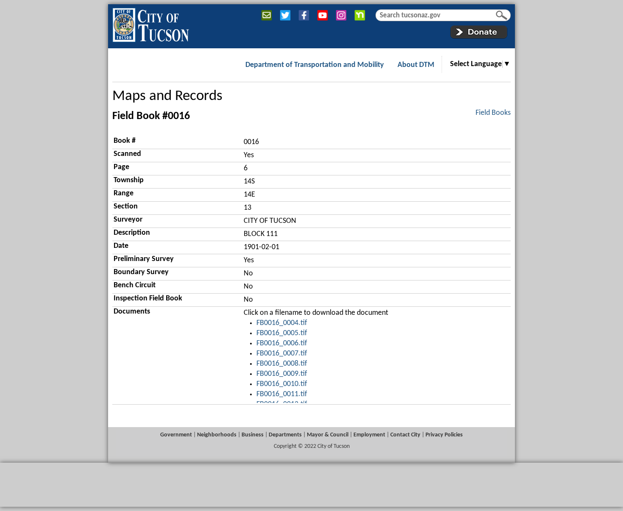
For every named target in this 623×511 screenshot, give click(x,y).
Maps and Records (167, 96)
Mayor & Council (327, 435)
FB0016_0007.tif (281, 353)
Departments (285, 435)
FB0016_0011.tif (281, 394)
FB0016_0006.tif (281, 343)
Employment (369, 435)
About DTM (416, 65)
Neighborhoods (216, 435)
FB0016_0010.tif (281, 384)
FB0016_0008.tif (281, 363)
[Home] (150, 23)
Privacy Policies (444, 435)
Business (253, 435)
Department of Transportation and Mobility (314, 65)
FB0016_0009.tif (281, 374)
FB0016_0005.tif (281, 333)
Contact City (405, 435)
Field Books (493, 113)
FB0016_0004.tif (281, 323)
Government (176, 435)
